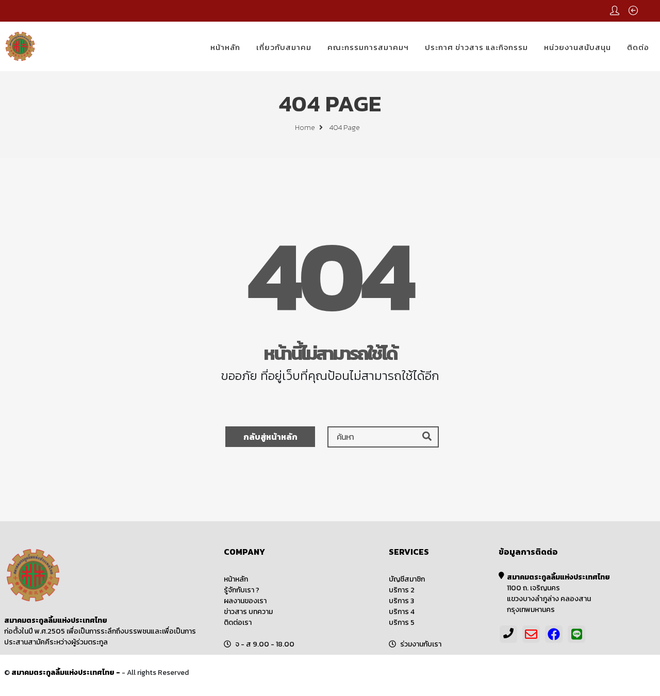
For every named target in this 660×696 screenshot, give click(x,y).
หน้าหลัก (225, 47)
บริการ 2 (402, 590)
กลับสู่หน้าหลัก (270, 436)
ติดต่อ (638, 47)
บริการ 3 (401, 600)
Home (306, 127)
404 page (344, 127)
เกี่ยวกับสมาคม (283, 47)
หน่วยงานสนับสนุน (577, 47)
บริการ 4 (402, 611)
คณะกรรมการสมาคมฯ (368, 47)
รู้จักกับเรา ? (241, 590)
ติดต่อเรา (238, 622)
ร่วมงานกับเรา (420, 644)
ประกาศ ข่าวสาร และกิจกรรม (476, 47)
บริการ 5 (402, 622)
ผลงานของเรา (245, 600)
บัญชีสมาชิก (407, 579)
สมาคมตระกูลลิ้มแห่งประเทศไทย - (66, 672)
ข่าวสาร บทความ (248, 611)
